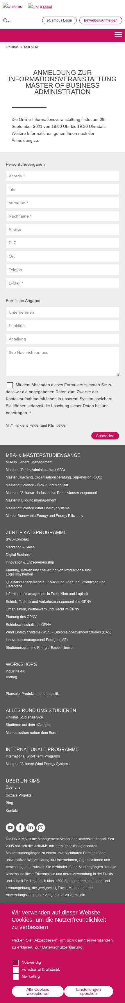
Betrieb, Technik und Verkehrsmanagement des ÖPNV (48, 602)
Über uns (13, 787)
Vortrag (11, 677)
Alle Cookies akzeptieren (37, 991)
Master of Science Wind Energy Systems (37, 508)
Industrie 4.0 (15, 671)
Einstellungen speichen (88, 991)
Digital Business (18, 555)
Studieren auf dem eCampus (28, 725)
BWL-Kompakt (17, 539)
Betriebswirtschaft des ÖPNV (28, 625)
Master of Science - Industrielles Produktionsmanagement (51, 493)
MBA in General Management (29, 462)
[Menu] (118, 35)
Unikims (12, 47)
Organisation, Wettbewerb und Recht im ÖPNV (42, 609)
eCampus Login (59, 20)
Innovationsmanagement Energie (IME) (37, 640)
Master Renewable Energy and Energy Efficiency (44, 516)
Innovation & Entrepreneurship (30, 562)
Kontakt (12, 811)
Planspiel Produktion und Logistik (32, 694)
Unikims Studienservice (24, 717)
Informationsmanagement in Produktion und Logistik (47, 594)
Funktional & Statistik (41, 969)
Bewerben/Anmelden (100, 20)
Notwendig (31, 962)
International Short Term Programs (33, 756)
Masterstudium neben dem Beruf (31, 733)
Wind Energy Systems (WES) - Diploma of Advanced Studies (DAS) (58, 632)
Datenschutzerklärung (62, 947)
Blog (9, 803)
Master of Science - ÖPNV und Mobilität (37, 485)
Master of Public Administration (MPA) (35, 470)
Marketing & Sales (20, 547)
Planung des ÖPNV (21, 617)
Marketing (31, 976)
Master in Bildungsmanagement (31, 500)
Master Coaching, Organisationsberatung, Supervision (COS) (54, 477)
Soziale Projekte (19, 795)
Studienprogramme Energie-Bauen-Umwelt (40, 648)
